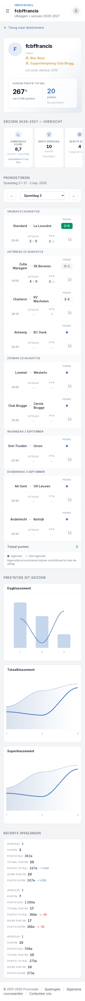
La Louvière (42, 226)
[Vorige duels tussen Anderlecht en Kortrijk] (69, 532)
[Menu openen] (7, 11)
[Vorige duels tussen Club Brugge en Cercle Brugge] (69, 418)
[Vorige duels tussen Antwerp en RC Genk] (69, 345)
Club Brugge (17, 405)
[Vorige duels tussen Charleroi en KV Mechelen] (69, 312)
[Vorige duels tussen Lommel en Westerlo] (69, 385)
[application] (42, 625)
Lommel (21, 372)
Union (38, 446)
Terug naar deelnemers (26, 27)
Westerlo (40, 372)
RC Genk (40, 332)
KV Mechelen (41, 299)
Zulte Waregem (20, 266)
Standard (20, 226)
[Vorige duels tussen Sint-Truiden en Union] (69, 459)
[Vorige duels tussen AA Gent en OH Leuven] (69, 499)
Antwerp (20, 332)
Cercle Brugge (39, 405)
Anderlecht (18, 519)
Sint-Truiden (17, 446)
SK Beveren (42, 266)
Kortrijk (39, 519)
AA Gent (21, 486)
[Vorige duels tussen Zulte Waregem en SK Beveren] (69, 279)
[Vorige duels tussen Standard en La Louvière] (69, 239)
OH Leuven (42, 486)
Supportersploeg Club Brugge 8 (53, 63)
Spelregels (52, 989)
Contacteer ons (40, 993)
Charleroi (20, 299)
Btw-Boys (37, 58)
